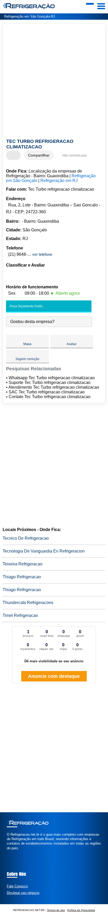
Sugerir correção (27, 359)
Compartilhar (39, 155)
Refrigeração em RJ (59, 180)
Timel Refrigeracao (20, 615)
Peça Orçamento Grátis (26, 306)
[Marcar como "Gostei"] (11, 155)
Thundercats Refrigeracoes (28, 602)
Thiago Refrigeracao (22, 577)
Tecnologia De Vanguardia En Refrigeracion (44, 551)
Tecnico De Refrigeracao (26, 538)
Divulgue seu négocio (23, 893)
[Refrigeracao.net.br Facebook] (8, 853)
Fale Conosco (17, 886)
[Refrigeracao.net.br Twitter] (10, 853)
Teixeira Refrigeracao (22, 564)
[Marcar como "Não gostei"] (17, 155)
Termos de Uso (56, 910)
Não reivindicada (74, 155)
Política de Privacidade (81, 910)
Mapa (27, 344)
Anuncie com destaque (54, 676)
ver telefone (42, 254)
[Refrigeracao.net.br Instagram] (13, 853)
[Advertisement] (54, 82)
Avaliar (72, 344)
